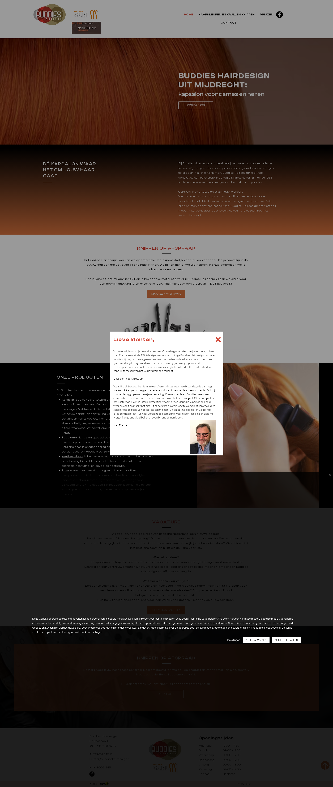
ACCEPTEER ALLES (286, 640)
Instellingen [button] (233, 640)
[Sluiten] (330, 475)
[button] (218, 339)
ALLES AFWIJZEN (256, 640)
